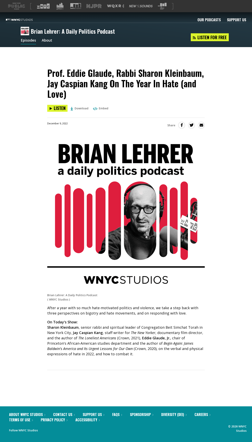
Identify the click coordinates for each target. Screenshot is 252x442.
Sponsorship (140, 414)
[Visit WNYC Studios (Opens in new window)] (75, 6)
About (47, 40)
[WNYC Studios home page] (24, 19)
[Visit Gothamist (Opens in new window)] (60, 6)
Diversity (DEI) (172, 414)
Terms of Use (19, 419)
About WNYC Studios (26, 414)
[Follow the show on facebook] (43, 429)
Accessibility (86, 419)
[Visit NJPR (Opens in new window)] (94, 6)
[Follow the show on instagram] (58, 429)
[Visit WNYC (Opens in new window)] (43, 6)
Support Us (236, 19)
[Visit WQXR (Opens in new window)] (115, 6)
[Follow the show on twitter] (51, 429)
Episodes (28, 40)
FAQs (116, 414)
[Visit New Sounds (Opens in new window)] (141, 6)
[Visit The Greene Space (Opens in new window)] (162, 6)
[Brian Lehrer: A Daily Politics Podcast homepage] (26, 31)
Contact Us (62, 414)
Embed (103, 108)
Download (81, 108)
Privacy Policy (53, 419)
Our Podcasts (209, 19)
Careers (201, 414)
